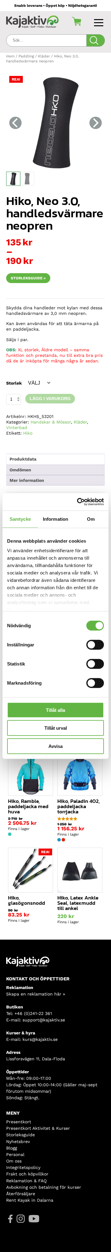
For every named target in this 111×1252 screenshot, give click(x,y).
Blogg (11, 1148)
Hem (10, 56)
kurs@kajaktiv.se (40, 1039)
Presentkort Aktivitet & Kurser (38, 1128)
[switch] (95, 644)
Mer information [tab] (27, 480)
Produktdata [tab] (23, 459)
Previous (15, 123)
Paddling (26, 56)
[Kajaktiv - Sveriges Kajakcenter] (32, 21)
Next (95, 123)
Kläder (44, 56)
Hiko (27, 433)
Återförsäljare (20, 1193)
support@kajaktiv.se (44, 1019)
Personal (15, 1154)
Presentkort (18, 1121)
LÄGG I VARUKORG (50, 398)
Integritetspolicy (23, 1167)
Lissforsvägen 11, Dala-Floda (35, 1058)
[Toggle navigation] (99, 21)
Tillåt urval (55, 728)
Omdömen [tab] (20, 469)
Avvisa (55, 746)
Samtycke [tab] (20, 518)
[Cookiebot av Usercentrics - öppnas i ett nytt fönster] (78, 502)
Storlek (14, 383)
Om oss (14, 1160)
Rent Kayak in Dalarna (29, 1200)
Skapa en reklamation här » (35, 993)
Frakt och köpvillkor (27, 1173)
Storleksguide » (28, 278)
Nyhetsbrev (18, 1141)
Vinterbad (16, 427)
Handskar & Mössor (51, 421)
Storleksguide (20, 1134)
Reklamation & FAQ (26, 1180)
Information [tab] (55, 518)
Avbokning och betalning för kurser (43, 1187)
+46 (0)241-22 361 (33, 1013)
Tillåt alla (55, 709)
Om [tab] (91, 518)
